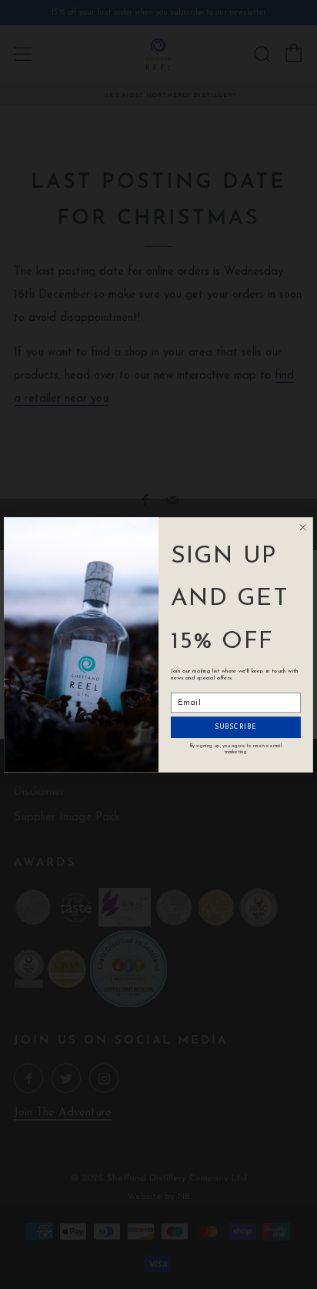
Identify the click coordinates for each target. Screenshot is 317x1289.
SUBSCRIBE (235, 727)
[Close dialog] (303, 527)
